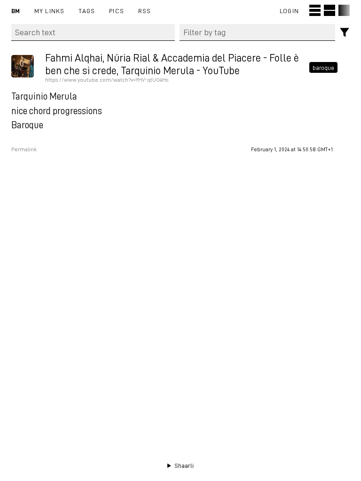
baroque (323, 67)
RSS (144, 11)
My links (49, 11)
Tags (86, 11)
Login (289, 11)
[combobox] (258, 32)
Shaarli (184, 465)
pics (116, 11)
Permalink (24, 149)
